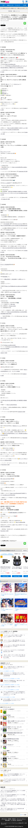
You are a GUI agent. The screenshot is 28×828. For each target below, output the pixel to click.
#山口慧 (6, 400)
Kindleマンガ (17, 553)
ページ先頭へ (24, 814)
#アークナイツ (6, 409)
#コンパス (3, 159)
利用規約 (9, 818)
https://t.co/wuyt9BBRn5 (13, 346)
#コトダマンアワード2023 (7, 431)
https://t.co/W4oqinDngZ (13, 66)
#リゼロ (17, 193)
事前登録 (10, 11)
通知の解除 (7, 820)
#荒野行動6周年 (13, 512)
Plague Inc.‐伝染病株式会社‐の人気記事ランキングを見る (10, 684)
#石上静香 (10, 400)
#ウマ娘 (19, 128)
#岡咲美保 (4, 90)
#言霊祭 (20, 433)
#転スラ (7, 84)
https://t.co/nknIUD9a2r (12, 311)
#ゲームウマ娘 (24, 128)
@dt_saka (13, 304)
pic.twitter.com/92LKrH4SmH (20, 247)
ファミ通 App (5, 2)
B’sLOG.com (19, 820)
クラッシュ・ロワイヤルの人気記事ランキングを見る (10, 689)
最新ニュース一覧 (21, 8)
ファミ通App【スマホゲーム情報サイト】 (8, 8)
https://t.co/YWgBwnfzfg (10, 286)
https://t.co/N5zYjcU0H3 (10, 345)
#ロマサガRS (21, 346)
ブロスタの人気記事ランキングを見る (7, 703)
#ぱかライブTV (4, 129)
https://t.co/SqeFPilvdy (8, 433)
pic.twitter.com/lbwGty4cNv (13, 129)
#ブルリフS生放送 (5, 264)
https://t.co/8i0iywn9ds (20, 522)
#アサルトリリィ (6, 193)
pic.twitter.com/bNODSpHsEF (21, 225)
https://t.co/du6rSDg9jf (5, 225)
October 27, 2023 (9, 229)
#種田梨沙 (21, 400)
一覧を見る (25, 550)
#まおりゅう (17, 84)
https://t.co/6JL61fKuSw (12, 404)
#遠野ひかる (21, 191)
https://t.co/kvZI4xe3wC (15, 493)
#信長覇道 (3, 313)
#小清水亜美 (6, 223)
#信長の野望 (8, 313)
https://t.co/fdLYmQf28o (12, 128)
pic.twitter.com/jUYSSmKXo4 (9, 495)
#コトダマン (16, 433)
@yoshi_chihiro (12, 306)
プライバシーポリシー (21, 818)
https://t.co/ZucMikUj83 (17, 167)
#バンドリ (21, 458)
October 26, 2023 (21, 411)
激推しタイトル (16, 11)
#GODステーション (17, 425)
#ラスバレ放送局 (6, 183)
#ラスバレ (13, 193)
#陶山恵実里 (7, 279)
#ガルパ (25, 458)
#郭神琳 (15, 191)
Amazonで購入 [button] (6, 576)
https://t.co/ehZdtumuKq (10, 64)
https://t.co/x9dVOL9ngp (18, 67)
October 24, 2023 (6, 199)
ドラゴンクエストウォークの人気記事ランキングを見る (10, 678)
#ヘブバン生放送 (16, 371)
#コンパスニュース (5, 151)
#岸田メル (21, 279)
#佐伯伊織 (14, 279)
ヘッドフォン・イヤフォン (7, 553)
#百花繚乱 (5, 276)
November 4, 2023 (4, 530)
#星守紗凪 (10, 191)
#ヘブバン (9, 371)
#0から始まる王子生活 (5, 478)
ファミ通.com (13, 820)
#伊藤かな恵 (15, 400)
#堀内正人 (7, 67)
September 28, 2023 (23, 171)
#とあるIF (12, 225)
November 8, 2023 (6, 464)
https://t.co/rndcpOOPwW (7, 247)
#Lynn (3, 92)
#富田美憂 (4, 93)
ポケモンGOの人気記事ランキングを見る (8, 697)
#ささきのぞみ (19, 223)
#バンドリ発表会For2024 (6, 460)
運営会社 (14, 818)
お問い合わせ (4, 818)
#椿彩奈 (11, 67)
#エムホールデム (22, 66)
